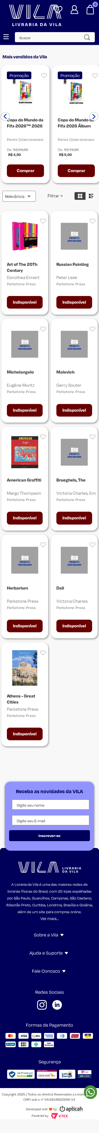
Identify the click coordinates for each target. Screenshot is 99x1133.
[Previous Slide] (5, 116)
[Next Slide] (94, 116)
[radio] (80, 196)
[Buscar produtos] (88, 37)
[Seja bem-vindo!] (74, 7)
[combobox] (57, 37)
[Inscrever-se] (49, 835)
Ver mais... (49, 918)
